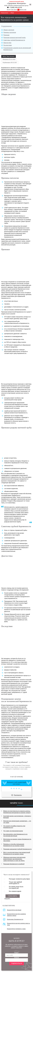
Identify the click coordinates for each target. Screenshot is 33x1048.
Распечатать (18, 795)
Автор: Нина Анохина (8, 56)
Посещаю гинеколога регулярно (19, 879)
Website (16, 957)
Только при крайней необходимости (15, 882)
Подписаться (16, 963)
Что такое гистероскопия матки (13, 831)
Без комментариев (15, 891)
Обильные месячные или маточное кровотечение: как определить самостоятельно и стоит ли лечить (14, 859)
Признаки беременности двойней (13, 864)
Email (16, 952)
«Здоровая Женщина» (16, 3)
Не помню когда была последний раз (16, 887)
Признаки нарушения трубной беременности (17, 849)
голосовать (12, 896)
